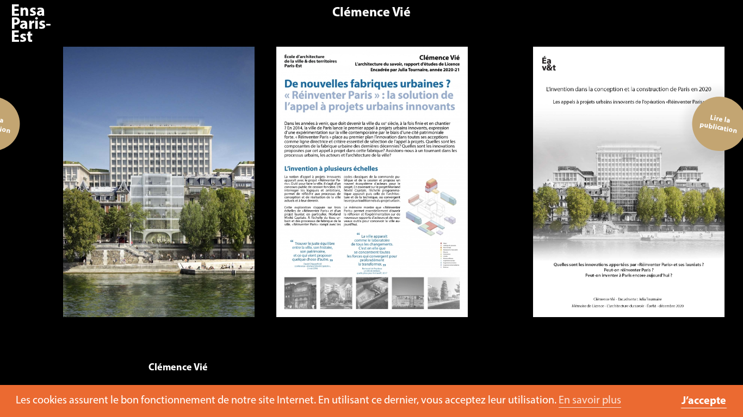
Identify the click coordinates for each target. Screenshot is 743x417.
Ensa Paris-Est (31, 24)
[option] (158, 187)
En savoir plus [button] (590, 400)
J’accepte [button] (704, 401)
